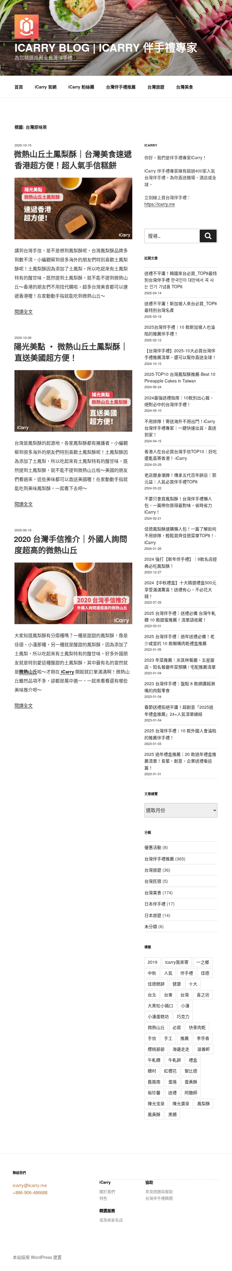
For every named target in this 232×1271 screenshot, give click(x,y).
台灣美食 (184, 87)
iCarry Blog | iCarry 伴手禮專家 (105, 47)
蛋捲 (172, 1082)
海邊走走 (180, 1049)
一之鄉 (202, 962)
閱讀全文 (23, 311)
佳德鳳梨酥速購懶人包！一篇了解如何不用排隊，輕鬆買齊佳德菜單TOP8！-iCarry (180, 535)
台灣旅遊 (155, 87)
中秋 (152, 973)
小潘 (185, 1005)
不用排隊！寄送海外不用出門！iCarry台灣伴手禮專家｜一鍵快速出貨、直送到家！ (180, 428)
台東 (168, 995)
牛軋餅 (174, 1060)
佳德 (205, 973)
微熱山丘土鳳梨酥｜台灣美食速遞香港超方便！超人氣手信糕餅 (73, 159)
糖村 (152, 1071)
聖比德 (191, 1071)
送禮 (172, 1092)
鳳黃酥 (154, 1114)
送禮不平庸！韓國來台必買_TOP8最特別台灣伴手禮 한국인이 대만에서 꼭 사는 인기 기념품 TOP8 (180, 280)
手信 (152, 1038)
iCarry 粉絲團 (81, 87)
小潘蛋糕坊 (158, 1016)
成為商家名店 (111, 1220)
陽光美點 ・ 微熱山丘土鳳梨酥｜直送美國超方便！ (71, 352)
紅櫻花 (170, 1071)
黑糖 (172, 1114)
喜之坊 (203, 995)
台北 (152, 995)
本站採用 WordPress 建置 (37, 1257)
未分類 (150, 926)
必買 (176, 1027)
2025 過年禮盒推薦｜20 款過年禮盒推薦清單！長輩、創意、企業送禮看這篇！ (180, 761)
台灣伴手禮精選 (159, 1198)
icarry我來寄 (176, 962)
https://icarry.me (159, 204)
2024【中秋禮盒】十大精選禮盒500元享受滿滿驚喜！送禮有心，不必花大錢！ (180, 589)
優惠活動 (152, 847)
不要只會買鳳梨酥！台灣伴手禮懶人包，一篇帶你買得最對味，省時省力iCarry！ (178, 505)
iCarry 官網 (45, 87)
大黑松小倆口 (160, 1005)
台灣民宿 (152, 881)
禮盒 (193, 1060)
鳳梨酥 (203, 1103)
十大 (193, 984)
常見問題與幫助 (159, 1191)
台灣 (184, 995)
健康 (176, 984)
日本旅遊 (152, 915)
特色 (103, 1198)
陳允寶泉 (180, 1103)
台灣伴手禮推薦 (121, 87)
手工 (168, 1038)
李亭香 (203, 1038)
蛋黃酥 (191, 1082)
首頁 (18, 87)
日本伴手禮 (155, 904)
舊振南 (154, 1082)
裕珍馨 (154, 1092)
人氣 (168, 973)
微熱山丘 (28, 671)
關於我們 (107, 1191)
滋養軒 (203, 1049)
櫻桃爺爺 (156, 1049)
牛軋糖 (154, 1060)
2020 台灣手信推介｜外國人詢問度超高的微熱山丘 (70, 544)
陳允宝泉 (156, 1103)
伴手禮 (186, 973)
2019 (152, 962)
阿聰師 (191, 1092)
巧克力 (183, 1016)
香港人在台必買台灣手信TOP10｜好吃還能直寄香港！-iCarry (180, 454)
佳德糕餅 (156, 984)
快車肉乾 (197, 1027)
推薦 (184, 1038)
